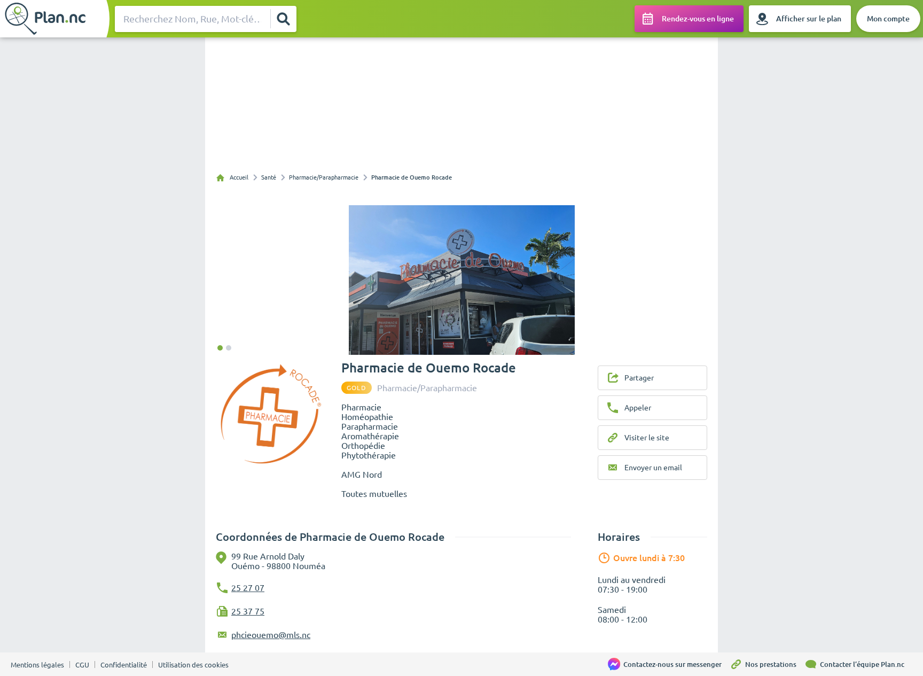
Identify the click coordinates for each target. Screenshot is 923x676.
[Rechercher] (283, 19)
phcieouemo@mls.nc (270, 635)
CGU (82, 665)
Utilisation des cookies (193, 665)
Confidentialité (123, 665)
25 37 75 (247, 611)
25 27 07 (247, 588)
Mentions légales (37, 665)
